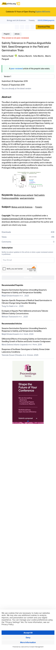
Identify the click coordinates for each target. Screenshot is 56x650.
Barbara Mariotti (25, 56)
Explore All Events (42, 12)
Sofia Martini (38, 56)
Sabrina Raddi (7, 56)
